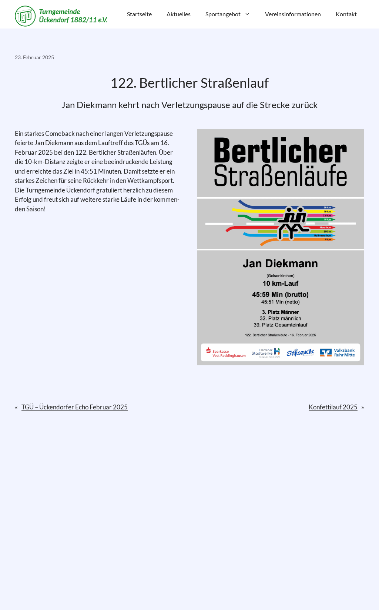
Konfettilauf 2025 (333, 407)
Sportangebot (223, 13)
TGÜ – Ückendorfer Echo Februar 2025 (74, 407)
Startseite (139, 13)
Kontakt (346, 13)
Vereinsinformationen (293, 13)
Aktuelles (179, 13)
